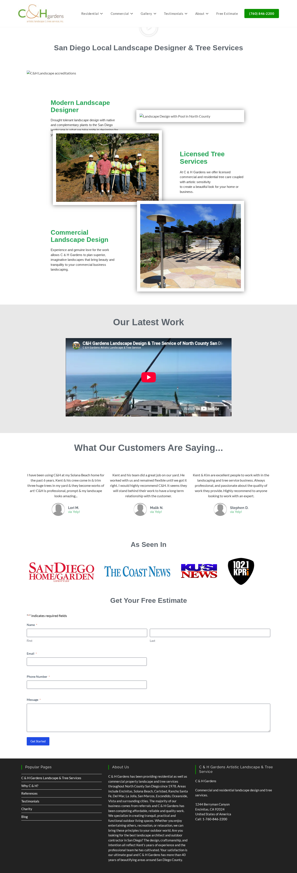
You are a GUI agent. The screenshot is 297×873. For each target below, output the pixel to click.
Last (152, 640)
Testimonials (30, 801)
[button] (148, 27)
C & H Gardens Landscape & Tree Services (51, 778)
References (29, 793)
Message (34, 699)
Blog (24, 817)
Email (32, 653)
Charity (26, 809)
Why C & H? (29, 786)
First (29, 640)
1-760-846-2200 (214, 819)
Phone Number (38, 676)
